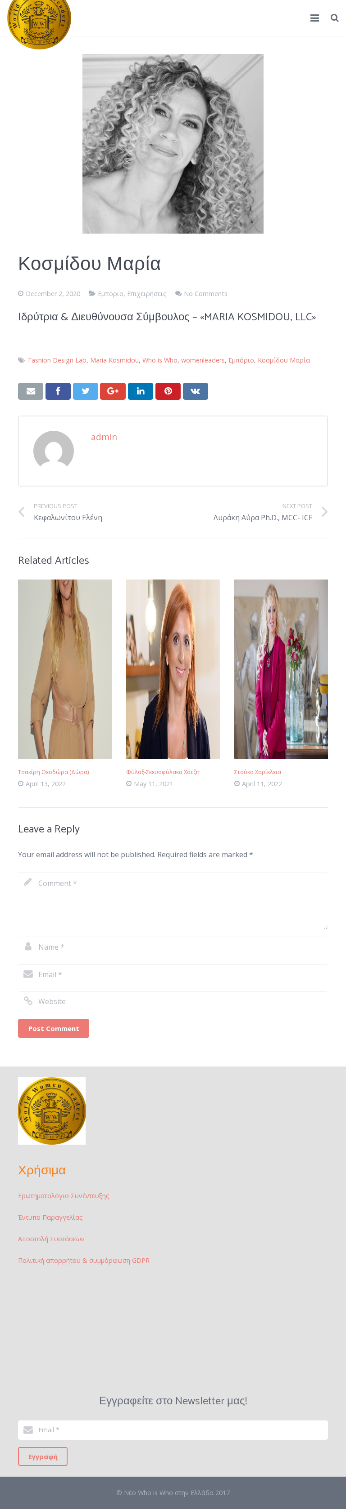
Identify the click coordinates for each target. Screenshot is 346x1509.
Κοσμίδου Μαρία (284, 360)
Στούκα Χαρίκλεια (257, 772)
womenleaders (203, 360)
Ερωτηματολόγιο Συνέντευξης (63, 1195)
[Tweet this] (85, 391)
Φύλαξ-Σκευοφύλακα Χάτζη (163, 772)
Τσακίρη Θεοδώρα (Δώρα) (53, 772)
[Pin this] (168, 391)
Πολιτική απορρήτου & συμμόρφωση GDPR (84, 1260)
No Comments (206, 293)
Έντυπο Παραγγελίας (50, 1217)
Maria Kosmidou (114, 360)
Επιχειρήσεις (147, 293)
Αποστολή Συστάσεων (51, 1239)
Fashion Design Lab (57, 360)
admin (104, 437)
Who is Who (160, 360)
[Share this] (58, 391)
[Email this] (30, 391)
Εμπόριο (110, 293)
